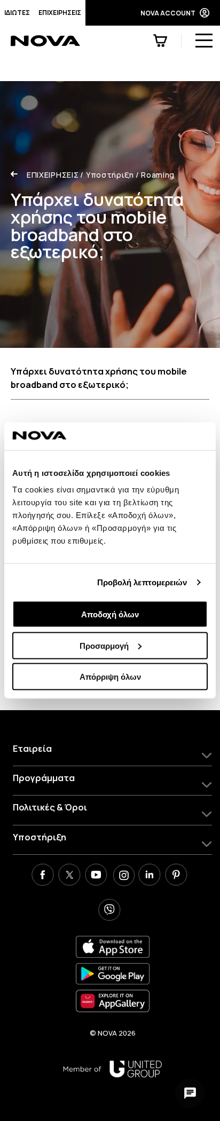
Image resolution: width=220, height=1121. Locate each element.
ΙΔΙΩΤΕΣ (17, 12)
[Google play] (113, 974)
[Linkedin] (149, 876)
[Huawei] (113, 1001)
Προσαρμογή (104, 645)
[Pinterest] (176, 876)
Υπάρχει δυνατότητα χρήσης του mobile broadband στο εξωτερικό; (99, 378)
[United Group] (112, 1069)
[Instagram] (122, 876)
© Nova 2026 (113, 1033)
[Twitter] (69, 876)
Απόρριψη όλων (110, 676)
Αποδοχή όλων (110, 614)
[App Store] (113, 947)
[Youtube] (96, 876)
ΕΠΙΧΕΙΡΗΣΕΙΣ (59, 12)
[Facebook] (42, 876)
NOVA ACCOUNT (167, 13)
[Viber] (109, 911)
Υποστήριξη (106, 175)
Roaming (155, 175)
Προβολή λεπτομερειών (142, 581)
